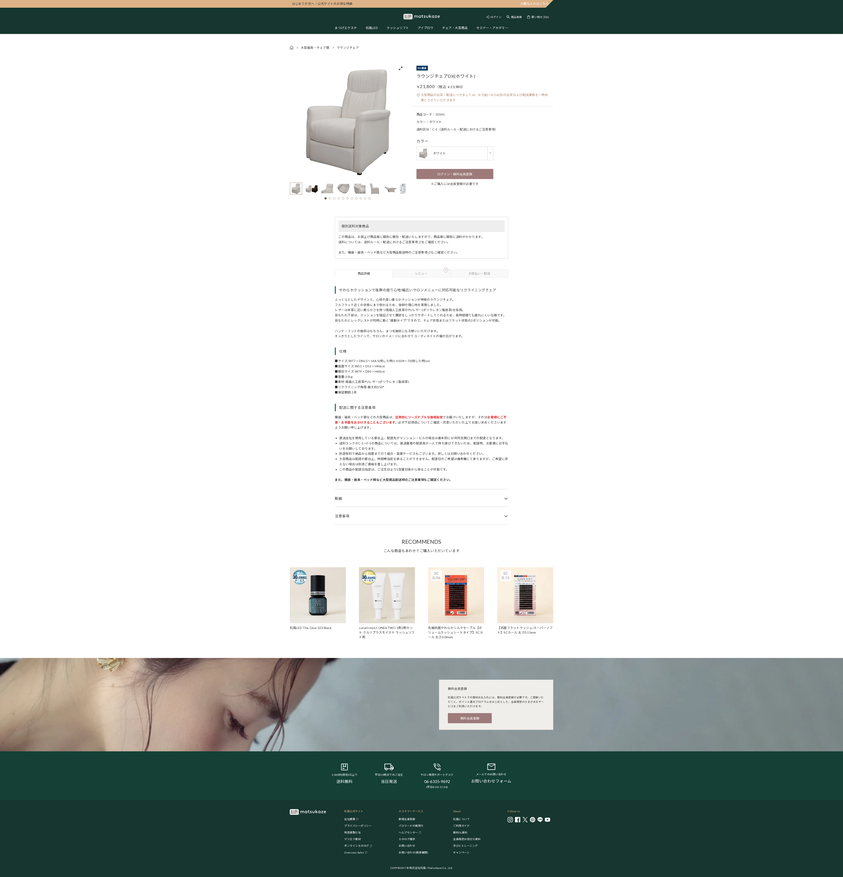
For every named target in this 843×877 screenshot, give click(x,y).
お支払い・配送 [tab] (479, 273)
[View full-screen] (400, 68)
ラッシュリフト (398, 28)
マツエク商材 (352, 839)
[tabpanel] (421, 400)
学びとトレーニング (465, 845)
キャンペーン (461, 852)
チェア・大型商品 (455, 28)
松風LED (372, 28)
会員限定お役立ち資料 (467, 839)
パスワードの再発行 (411, 825)
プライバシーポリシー (358, 825)
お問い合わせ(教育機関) (413, 852)
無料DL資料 (460, 832)
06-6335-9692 (437, 781)
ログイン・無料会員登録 (454, 174)
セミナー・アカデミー (492, 28)
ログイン (495, 17)
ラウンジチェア (348, 47)
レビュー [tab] (430, 272)
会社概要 (349, 819)
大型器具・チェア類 (315, 47)
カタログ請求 (407, 839)
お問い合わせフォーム (491, 781)
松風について (461, 819)
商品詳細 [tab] (364, 273)
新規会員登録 (407, 819)
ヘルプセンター (408, 832)
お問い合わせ (407, 845)
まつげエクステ (346, 28)
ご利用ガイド (461, 825)
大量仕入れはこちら (534, 3)
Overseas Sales (354, 852)
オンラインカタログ (356, 845)
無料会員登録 (469, 718)
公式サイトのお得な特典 (322, 3)
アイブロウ (426, 28)
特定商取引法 (352, 832)
